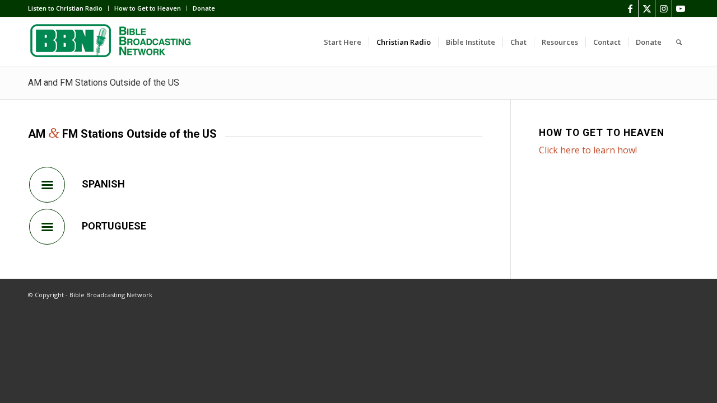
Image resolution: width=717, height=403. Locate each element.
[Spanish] (47, 185)
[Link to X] (647, 8)
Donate (204, 8)
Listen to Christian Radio (65, 8)
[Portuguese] (47, 227)
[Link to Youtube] (680, 8)
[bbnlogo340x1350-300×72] (112, 42)
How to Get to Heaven (147, 8)
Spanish (103, 184)
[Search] (679, 42)
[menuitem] (68, 8)
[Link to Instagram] (663, 8)
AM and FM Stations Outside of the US (103, 82)
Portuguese (114, 226)
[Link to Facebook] (630, 8)
